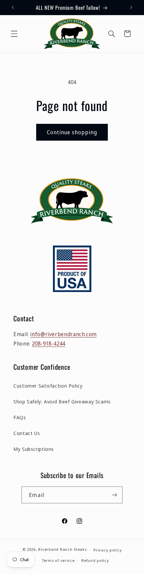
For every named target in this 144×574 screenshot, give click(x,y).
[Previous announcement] (12, 7)
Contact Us (26, 433)
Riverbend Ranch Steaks (62, 549)
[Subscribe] (114, 495)
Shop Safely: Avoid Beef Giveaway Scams (62, 401)
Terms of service (58, 560)
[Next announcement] (131, 7)
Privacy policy (107, 549)
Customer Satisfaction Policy (48, 385)
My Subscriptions (33, 448)
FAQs (19, 417)
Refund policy (95, 560)
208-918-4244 (48, 343)
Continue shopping (72, 132)
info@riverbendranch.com (63, 334)
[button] (14, 33)
